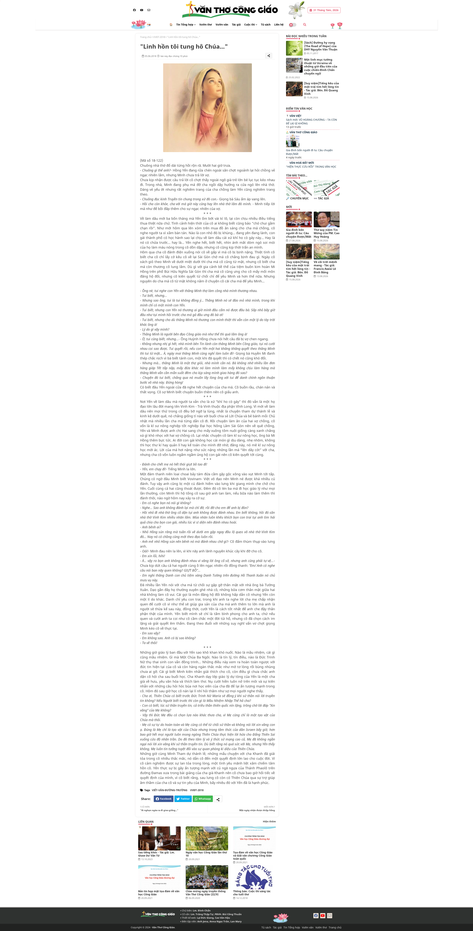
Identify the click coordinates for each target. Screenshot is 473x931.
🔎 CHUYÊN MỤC (297, 198)
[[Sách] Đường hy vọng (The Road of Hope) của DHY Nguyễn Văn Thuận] (294, 48)
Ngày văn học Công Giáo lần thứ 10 (206, 854)
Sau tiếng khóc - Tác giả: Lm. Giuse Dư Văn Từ (156, 854)
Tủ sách (265, 24)
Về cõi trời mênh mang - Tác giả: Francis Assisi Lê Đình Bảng (325, 267)
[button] (304, 24)
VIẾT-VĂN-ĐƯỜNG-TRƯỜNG (169, 790)
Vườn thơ (205, 24)
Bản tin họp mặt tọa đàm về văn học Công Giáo (158, 893)
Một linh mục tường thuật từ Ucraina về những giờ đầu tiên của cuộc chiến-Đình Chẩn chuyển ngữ (320, 66)
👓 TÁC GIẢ (321, 198)
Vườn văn (222, 24)
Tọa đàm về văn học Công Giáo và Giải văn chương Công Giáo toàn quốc (253, 855)
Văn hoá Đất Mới (302, 162)
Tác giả (236, 24)
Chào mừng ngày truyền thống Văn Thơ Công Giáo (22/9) (206, 893)
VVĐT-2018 (159, 37)
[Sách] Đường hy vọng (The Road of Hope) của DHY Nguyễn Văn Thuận (320, 46)
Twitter (185, 798)
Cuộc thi (249, 24)
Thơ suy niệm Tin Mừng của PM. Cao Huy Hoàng (326, 233)
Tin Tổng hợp (184, 24)
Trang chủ (145, 37)
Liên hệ (278, 24)
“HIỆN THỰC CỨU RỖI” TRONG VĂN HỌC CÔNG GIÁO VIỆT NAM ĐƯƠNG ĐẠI (311, 168)
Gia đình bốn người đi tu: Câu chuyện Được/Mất (298, 233)
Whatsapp (205, 798)
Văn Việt (295, 116)
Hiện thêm (269, 821)
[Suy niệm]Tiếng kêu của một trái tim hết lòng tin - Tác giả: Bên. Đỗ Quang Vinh (321, 88)
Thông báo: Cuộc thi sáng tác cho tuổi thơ (251, 893)
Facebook (165, 798)
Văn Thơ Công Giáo (303, 132)
